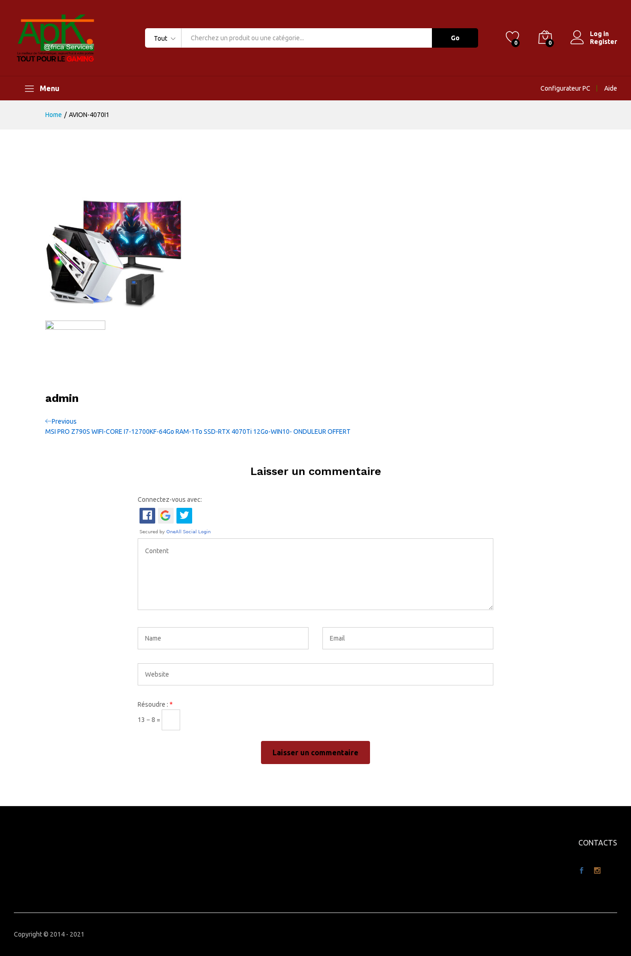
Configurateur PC (565, 88)
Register (603, 41)
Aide (610, 88)
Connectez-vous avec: (170, 499)
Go (455, 38)
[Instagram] (597, 871)
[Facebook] (581, 871)
